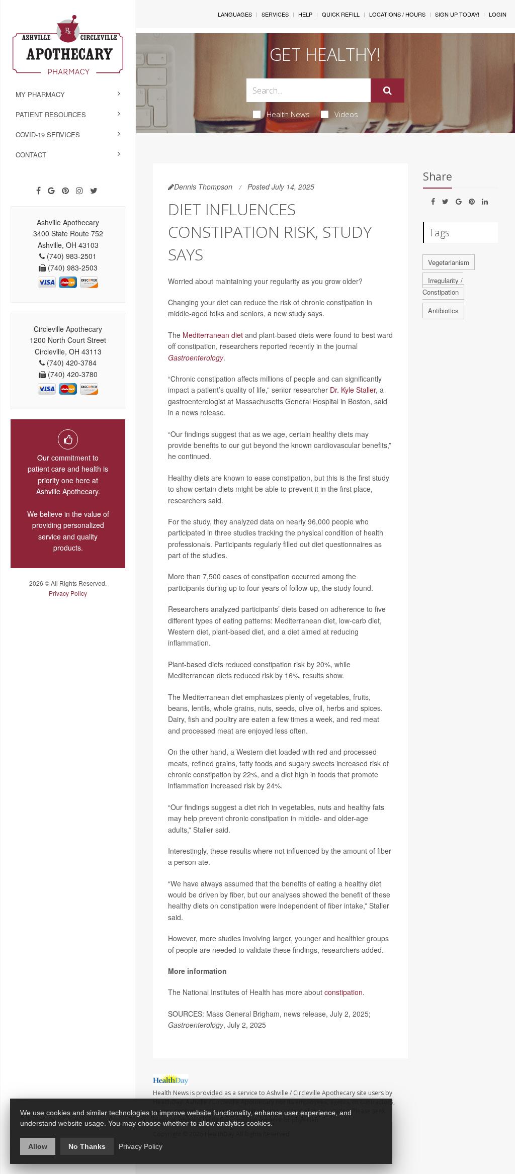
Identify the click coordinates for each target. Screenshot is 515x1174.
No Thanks (87, 1146)
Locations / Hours (397, 14)
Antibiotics (443, 310)
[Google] (51, 191)
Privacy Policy (68, 593)
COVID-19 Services (48, 134)
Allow (37, 1146)
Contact (31, 154)
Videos (346, 114)
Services (275, 14)
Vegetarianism (448, 262)
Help (305, 14)
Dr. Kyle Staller (353, 390)
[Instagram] (79, 191)
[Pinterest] (65, 191)
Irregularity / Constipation (442, 286)
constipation (343, 992)
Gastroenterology (195, 357)
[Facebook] (38, 191)
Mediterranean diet (213, 335)
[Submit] (387, 90)
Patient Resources (51, 114)
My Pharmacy (40, 94)
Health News (288, 114)
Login (497, 14)
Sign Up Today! (457, 14)
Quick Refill (341, 14)
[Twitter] (94, 191)
